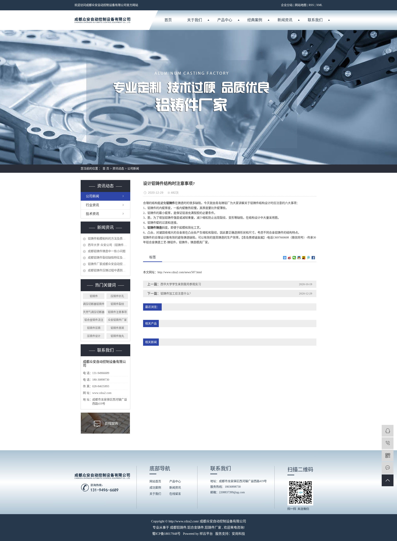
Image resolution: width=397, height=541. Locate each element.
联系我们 (315, 20)
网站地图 (300, 5)
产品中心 (224, 20)
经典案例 (254, 20)
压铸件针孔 (117, 296)
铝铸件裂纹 (117, 303)
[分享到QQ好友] (299, 257)
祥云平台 (206, 533)
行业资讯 (92, 205)
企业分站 (287, 5)
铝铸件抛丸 (117, 335)
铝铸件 (94, 296)
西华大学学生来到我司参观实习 (180, 284)
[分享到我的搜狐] (304, 257)
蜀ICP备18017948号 (166, 533)
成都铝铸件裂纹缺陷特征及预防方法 (108, 257)
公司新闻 (133, 168)
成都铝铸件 (178, 527)
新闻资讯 (284, 20)
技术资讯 (92, 214)
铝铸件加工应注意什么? (175, 293)
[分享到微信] (294, 257)
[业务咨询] (387, 431)
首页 (168, 20)
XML (319, 5)
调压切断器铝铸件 (93, 303)
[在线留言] (387, 468)
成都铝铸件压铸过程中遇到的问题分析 (108, 270)
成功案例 (155, 487)
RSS (311, 5)
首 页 (106, 168)
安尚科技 (238, 533)
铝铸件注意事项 (117, 311)
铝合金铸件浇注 (93, 319)
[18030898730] (387, 443)
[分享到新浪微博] (289, 257)
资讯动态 (118, 168)
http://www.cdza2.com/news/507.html (180, 272)
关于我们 (194, 20)
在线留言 (175, 493)
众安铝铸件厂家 (117, 319)
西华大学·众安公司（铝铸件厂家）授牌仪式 (108, 245)
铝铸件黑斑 (117, 327)
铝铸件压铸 (93, 327)
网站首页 (155, 481)
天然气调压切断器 (93, 311)
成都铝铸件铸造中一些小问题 (107, 251)
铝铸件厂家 (213, 527)
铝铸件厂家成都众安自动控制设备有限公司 (108, 264)
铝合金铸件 (195, 527)
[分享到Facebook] (313, 257)
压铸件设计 (93, 335)
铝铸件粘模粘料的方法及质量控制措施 (108, 238)
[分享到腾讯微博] (308, 257)
